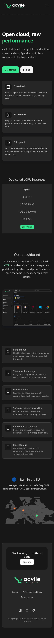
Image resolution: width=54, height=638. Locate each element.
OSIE (6, 265)
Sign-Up (27, 562)
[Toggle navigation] (47, 6)
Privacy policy (27, 597)
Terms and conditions (32, 592)
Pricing (26, 69)
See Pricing (27, 227)
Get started (10, 69)
